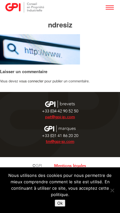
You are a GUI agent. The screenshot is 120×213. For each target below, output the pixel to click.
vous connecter (31, 80)
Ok (60, 203)
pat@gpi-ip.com (60, 117)
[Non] (112, 190)
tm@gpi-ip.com (60, 141)
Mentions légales (70, 166)
